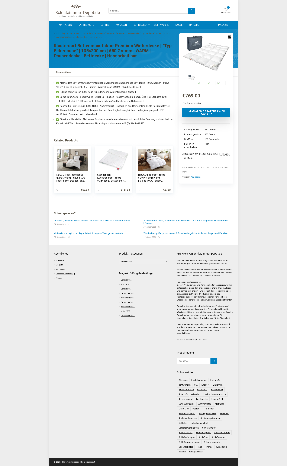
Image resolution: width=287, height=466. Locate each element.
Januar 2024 (126, 289)
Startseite (60, 260)
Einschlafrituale (186, 389)
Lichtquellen (202, 399)
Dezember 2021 (128, 316)
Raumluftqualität (187, 413)
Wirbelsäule (221, 447)
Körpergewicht (186, 399)
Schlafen (183, 423)
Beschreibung (63, 72)
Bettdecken (140, 25)
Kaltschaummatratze (215, 394)
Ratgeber (194, 25)
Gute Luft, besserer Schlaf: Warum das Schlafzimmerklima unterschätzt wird (92, 220)
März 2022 (125, 311)
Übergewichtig (196, 451)
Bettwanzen (185, 385)
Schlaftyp (203, 437)
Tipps (199, 447)
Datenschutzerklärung (65, 274)
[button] (229, 37)
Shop (63, 33)
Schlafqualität (185, 432)
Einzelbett (202, 389)
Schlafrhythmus (222, 432)
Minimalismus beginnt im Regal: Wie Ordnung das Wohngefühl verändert (89, 233)
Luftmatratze (204, 404)
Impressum (60, 269)
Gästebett (196, 394)
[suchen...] (191, 11)
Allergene (183, 380)
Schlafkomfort (209, 428)
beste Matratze (199, 380)
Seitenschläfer (186, 447)
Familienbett (217, 389)
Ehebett (205, 385)
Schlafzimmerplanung (189, 442)
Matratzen (65, 25)
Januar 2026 (126, 280)
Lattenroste (86, 25)
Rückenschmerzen (188, 418)
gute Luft (183, 394)
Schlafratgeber (203, 432)
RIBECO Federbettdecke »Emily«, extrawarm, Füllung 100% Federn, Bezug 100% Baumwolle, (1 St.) (153, 180)
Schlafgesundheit (199, 423)
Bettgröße (215, 380)
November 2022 (128, 307)
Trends (209, 447)
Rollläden (224, 413)
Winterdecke (88, 33)
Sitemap (59, 278)
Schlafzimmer (218, 437)
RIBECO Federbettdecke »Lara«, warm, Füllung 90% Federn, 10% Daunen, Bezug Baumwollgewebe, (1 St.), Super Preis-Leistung (71, 180)
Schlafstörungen (187, 437)
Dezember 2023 (128, 293)
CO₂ (196, 385)
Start (56, 33)
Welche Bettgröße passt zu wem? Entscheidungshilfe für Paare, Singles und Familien (186, 233)
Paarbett (197, 409)
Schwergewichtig (212, 442)
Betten (105, 25)
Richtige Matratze (207, 413)
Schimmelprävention (210, 418)
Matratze (219, 404)
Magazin (223, 25)
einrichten (218, 385)
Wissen (182, 451)
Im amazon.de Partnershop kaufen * (206, 112)
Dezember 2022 (128, 302)
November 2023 (128, 298)
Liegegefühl (217, 399)
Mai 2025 (125, 284)
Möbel (179, 25)
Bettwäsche (161, 25)
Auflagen (121, 25)
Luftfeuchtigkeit (186, 404)
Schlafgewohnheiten (189, 428)
